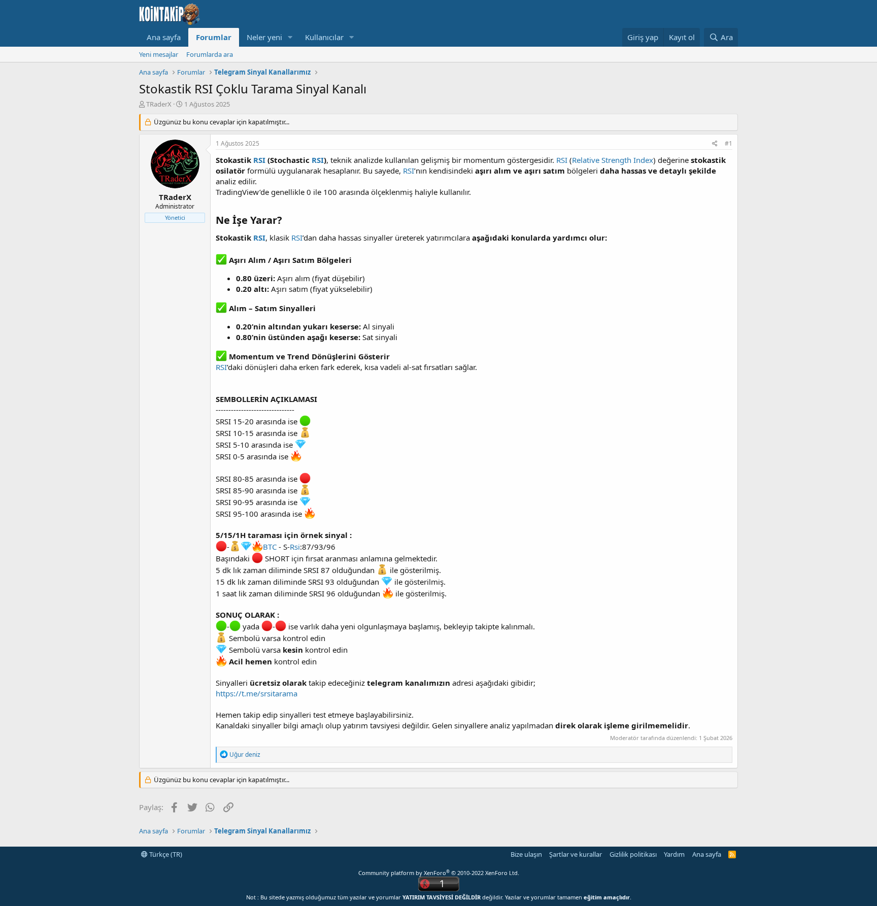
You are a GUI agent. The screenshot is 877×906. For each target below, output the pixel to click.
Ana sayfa (164, 37)
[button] (290, 37)
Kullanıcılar (324, 37)
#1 (728, 143)
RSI (259, 160)
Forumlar (213, 37)
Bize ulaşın (526, 854)
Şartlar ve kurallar (575, 854)
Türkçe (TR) (165, 854)
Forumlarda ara (209, 54)
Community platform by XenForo (438, 873)
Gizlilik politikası (633, 854)
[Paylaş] (715, 144)
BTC (270, 547)
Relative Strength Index (612, 160)
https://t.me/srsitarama (256, 693)
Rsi (295, 547)
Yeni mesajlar (158, 54)
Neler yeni (264, 37)
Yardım (674, 854)
